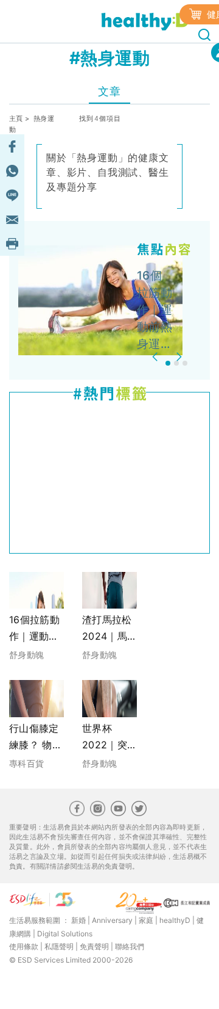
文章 (109, 91)
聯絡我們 (129, 946)
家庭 (146, 920)
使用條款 (23, 946)
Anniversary (112, 920)
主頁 (16, 118)
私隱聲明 (59, 946)
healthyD (174, 920)
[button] (156, 356)
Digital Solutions (64, 933)
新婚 (78, 920)
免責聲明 (94, 946)
